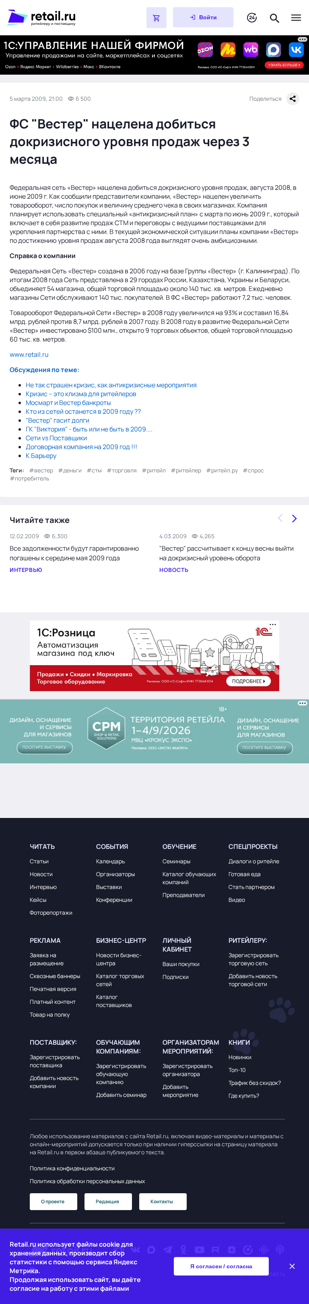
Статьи (39, 861)
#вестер (41, 470)
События (112, 846)
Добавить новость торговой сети (253, 980)
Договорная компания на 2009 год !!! (81, 446)
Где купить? (244, 1095)
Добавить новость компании (54, 1082)
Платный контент (53, 1001)
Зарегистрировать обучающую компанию (121, 1074)
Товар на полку (50, 1014)
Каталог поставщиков (114, 1001)
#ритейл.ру (222, 470)
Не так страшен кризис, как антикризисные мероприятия (111, 384)
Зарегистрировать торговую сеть (253, 959)
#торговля (122, 470)
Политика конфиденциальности (72, 1168)
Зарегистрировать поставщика (55, 1061)
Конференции (114, 899)
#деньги (70, 470)
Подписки (176, 977)
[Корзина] (156, 17)
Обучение (179, 846)
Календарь (110, 861)
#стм (94, 470)
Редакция (107, 1201)
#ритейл (154, 470)
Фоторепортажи (51, 912)
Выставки (109, 887)
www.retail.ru (29, 354)
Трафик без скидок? (255, 1082)
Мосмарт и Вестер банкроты (68, 402)
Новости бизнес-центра (119, 959)
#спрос (253, 470)
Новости (41, 874)
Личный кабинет (177, 945)
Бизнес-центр (121, 940)
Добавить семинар (121, 1095)
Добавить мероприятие (180, 1091)
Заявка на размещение (47, 959)
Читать (42, 846)
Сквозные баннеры (55, 976)
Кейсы (38, 899)
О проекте (52, 1201)
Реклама (45, 940)
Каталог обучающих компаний (189, 878)
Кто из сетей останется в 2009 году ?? (83, 411)
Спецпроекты (253, 846)
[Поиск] (275, 17)
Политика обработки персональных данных (87, 1181)
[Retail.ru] (56, 18)
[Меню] (296, 17)
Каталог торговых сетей (120, 980)
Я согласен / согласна (221, 1266)
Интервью (43, 887)
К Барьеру (41, 455)
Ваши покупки (181, 964)
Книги (239, 1042)
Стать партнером (252, 887)
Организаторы (115, 874)
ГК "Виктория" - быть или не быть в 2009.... (89, 429)
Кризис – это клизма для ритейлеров (81, 393)
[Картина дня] (252, 18)
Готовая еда (245, 874)
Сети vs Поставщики (56, 437)
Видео (237, 899)
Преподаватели (184, 895)
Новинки (240, 1057)
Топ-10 (237, 1070)
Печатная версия (53, 989)
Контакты (161, 1201)
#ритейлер (186, 470)
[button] (58, 846)
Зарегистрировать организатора (187, 1070)
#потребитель (29, 478)
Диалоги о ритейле (254, 861)
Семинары (176, 861)
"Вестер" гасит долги (57, 420)
